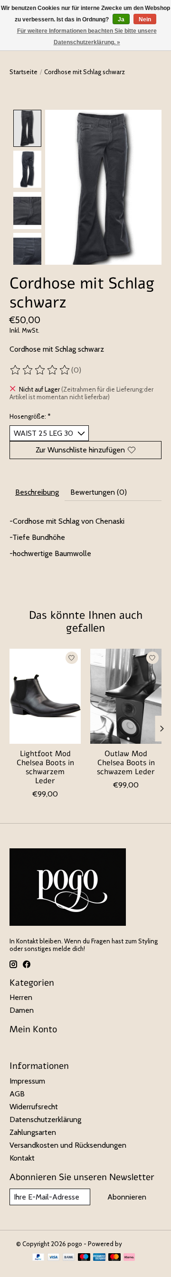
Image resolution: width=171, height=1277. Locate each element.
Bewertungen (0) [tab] (98, 492)
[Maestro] (84, 1257)
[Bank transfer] (69, 1257)
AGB (17, 1093)
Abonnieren (126, 1196)
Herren (21, 997)
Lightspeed (139, 1244)
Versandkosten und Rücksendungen (68, 1145)
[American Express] (99, 1257)
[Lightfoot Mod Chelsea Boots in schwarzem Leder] (45, 696)
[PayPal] (38, 1257)
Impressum (27, 1080)
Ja (121, 19)
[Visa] (54, 1257)
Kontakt (22, 1157)
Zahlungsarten (33, 1132)
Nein (145, 19)
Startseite (24, 72)
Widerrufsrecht (34, 1106)
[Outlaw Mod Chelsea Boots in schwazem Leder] (126, 696)
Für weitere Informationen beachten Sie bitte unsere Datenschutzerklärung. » (87, 37)
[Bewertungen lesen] (40, 370)
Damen (22, 1010)
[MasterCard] (114, 1257)
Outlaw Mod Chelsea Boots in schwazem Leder (126, 762)
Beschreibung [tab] (37, 492)
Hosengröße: (30, 416)
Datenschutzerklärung (45, 1119)
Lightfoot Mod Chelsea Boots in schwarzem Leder (45, 767)
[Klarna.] (129, 1257)
